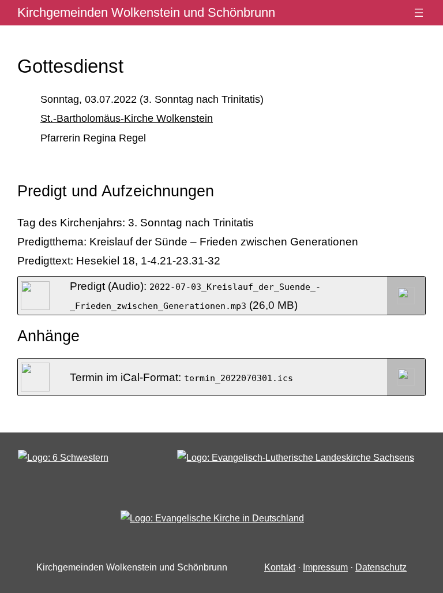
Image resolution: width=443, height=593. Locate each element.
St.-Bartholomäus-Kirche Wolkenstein (126, 118)
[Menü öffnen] (419, 13)
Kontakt (279, 567)
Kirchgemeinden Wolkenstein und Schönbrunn (146, 12)
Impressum (325, 567)
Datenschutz (381, 567)
